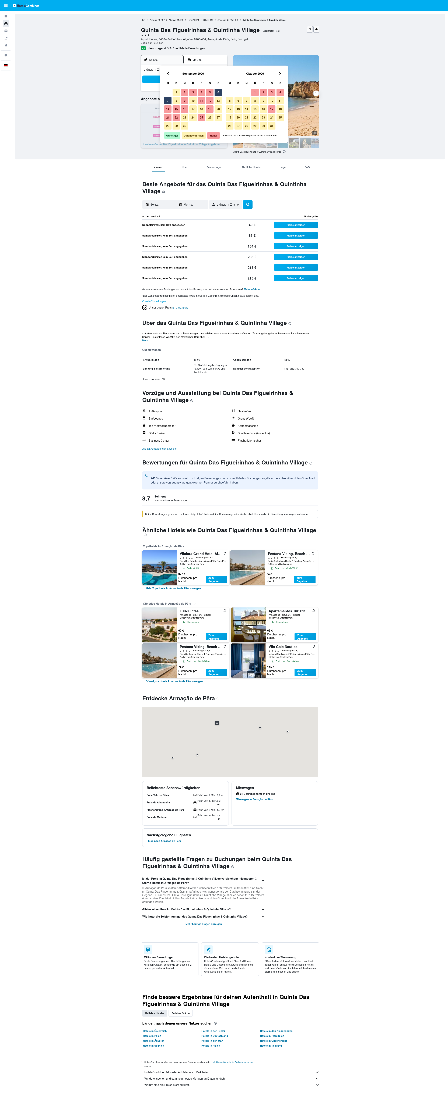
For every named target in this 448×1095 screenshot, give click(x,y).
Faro (190, 19)
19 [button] (209, 109)
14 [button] (167, 109)
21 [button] (167, 117)
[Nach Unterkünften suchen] (5, 23)
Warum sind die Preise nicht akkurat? (167, 1085)
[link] (173, 588)
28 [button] (167, 126)
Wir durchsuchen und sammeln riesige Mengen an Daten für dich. (184, 1078)
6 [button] (218, 92)
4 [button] (201, 92)
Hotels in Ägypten (153, 1040)
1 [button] (176, 92)
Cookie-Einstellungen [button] (154, 301)
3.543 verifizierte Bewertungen (186, 48)
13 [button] (218, 101)
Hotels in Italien (210, 1045)
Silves (206, 19)
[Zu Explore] (5, 45)
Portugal (153, 19)
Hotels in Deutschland (214, 1035)
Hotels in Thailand (271, 1045)
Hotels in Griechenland (274, 1040)
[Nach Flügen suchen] (5, 16)
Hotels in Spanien (153, 1045)
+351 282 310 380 (152, 43)
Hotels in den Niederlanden (276, 1031)
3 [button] (193, 92)
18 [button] (201, 109)
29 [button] (176, 126)
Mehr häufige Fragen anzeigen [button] (204, 924)
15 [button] (176, 109)
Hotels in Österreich (155, 1031)
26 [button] (209, 117)
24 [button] (193, 117)
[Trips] (5, 55)
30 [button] (184, 126)
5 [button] (210, 92)
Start (143, 19)
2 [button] (185, 92)
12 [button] (209, 101)
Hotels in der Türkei (213, 1031)
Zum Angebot (213, 579)
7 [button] (168, 101)
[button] (6, 5)
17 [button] (193, 109)
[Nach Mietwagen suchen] (5, 30)
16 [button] (184, 109)
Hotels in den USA (212, 1040)
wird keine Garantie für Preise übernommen (233, 1062)
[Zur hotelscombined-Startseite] (26, 5)
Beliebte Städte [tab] (181, 1013)
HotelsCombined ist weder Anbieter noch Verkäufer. (176, 1072)
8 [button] (176, 101)
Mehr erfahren (252, 289)
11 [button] (201, 101)
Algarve (172, 19)
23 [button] (184, 117)
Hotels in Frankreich (272, 1035)
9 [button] (185, 101)
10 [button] (193, 101)
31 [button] (271, 126)
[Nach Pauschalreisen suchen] (5, 38)
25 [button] (201, 117)
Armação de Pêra (226, 19)
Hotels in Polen (152, 1035)
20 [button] (218, 109)
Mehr (145, 340)
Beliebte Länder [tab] (154, 1013)
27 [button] (218, 117)
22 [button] (176, 117)
